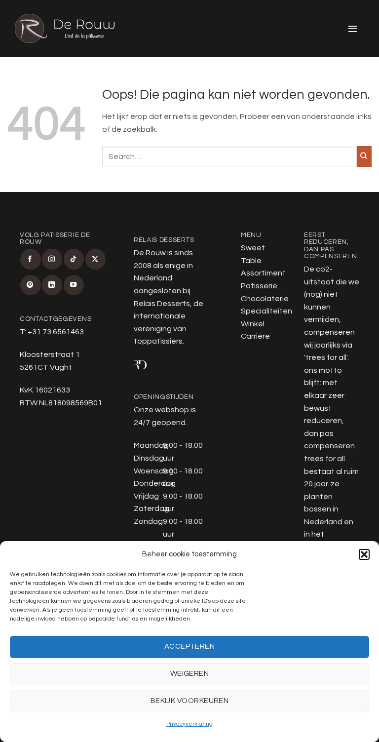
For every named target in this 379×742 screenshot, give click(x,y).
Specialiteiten (266, 311)
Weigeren (189, 673)
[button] (364, 554)
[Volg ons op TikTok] (74, 259)
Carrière (255, 336)
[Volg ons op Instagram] (52, 259)
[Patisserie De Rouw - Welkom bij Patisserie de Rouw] (64, 28)
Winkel (253, 324)
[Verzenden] (364, 156)
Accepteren (189, 646)
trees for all (325, 357)
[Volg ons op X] (95, 259)
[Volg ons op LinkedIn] (52, 285)
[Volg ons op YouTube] (74, 285)
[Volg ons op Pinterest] (30, 285)
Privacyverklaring (189, 724)
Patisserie (259, 286)
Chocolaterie (265, 299)
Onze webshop (161, 410)
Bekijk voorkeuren (190, 700)
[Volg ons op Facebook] (30, 259)
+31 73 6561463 (56, 332)
